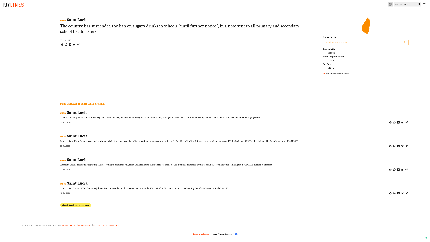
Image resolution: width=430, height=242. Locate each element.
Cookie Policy (85, 225)
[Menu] (425, 4)
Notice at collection (200, 234)
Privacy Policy (69, 225)
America (63, 20)
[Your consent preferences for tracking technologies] (426, 238)
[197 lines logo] (13, 5)
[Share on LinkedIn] (70, 44)
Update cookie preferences (106, 225)
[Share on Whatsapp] (66, 44)
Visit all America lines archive (337, 74)
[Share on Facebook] (62, 44)
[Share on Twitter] (74, 44)
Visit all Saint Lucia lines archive (75, 205)
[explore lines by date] (390, 4)
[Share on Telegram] (78, 44)
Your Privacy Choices (222, 234)
